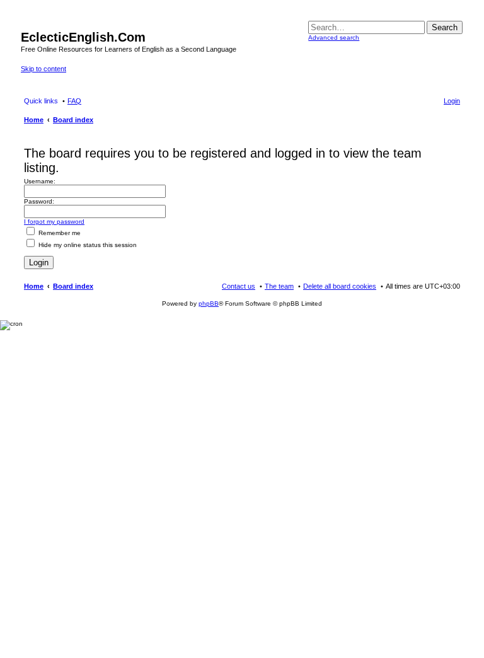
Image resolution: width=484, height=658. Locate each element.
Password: (39, 201)
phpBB (209, 303)
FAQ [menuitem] (74, 101)
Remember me (59, 232)
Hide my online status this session (87, 244)
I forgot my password (54, 221)
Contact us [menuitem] (238, 286)
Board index (73, 286)
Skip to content (43, 68)
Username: (39, 181)
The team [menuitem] (279, 286)
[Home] (28, 24)
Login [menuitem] (452, 101)
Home (33, 286)
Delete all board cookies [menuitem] (339, 286)
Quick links (41, 101)
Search (445, 27)
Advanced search (333, 37)
